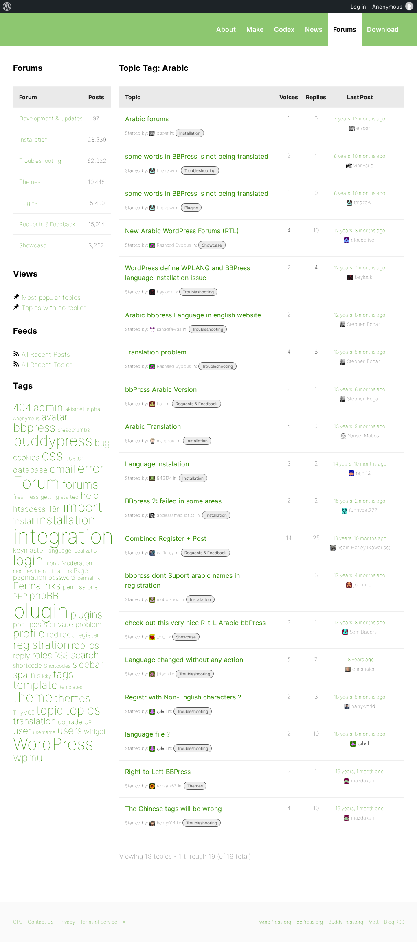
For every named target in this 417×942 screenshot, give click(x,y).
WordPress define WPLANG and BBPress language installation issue (187, 273)
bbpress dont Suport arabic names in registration (182, 580)
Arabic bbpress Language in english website (193, 315)
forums (80, 484)
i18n (54, 509)
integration (63, 536)
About (226, 29)
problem (88, 624)
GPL (17, 922)
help (90, 495)
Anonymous (26, 418)
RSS (61, 655)
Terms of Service (98, 922)
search (85, 655)
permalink (88, 578)
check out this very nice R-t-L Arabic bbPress (195, 623)
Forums (344, 29)
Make (254, 29)
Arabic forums (147, 119)
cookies (26, 457)
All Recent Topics (47, 365)
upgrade (70, 722)
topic (49, 710)
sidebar (87, 664)
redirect (60, 634)
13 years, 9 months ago (359, 426)
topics (82, 710)
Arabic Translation (153, 426)
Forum (36, 483)
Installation (189, 133)
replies (85, 645)
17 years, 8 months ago (359, 622)
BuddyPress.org (345, 922)
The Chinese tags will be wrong (173, 808)
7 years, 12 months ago (359, 119)
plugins (86, 614)
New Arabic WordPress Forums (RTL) (182, 231)
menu (52, 563)
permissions (80, 587)
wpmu (28, 757)
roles (42, 655)
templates (71, 687)
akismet (75, 409)
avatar (54, 417)
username (44, 732)
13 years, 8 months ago (359, 389)
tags (63, 674)
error (90, 468)
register (87, 635)
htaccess (29, 509)
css (52, 455)
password (61, 577)
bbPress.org (55, 29)
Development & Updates (51, 118)
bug (102, 442)
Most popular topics (51, 297)
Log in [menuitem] (358, 6)
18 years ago (360, 659)
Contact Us (40, 922)
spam (24, 674)
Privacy (67, 922)
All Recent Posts (46, 354)
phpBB (44, 595)
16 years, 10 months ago (359, 538)
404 (22, 407)
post (20, 624)
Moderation (76, 563)
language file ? (147, 734)
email (62, 468)
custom (76, 458)
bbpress (34, 427)
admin (48, 407)
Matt (374, 922)
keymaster (29, 550)
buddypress (52, 441)
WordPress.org (275, 922)
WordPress (53, 744)
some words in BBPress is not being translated (196, 156)
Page (81, 571)
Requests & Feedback (196, 403)
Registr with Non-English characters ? (183, 697)
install (24, 521)
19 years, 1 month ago (360, 771)
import (83, 507)
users (69, 730)
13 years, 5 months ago (359, 352)
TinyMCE (23, 713)
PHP (20, 596)
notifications (57, 571)
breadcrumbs (73, 429)
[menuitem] (7, 6)
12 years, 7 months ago (359, 267)
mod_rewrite (27, 571)
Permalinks (37, 586)
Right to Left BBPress (158, 771)
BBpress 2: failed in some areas (173, 501)
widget (95, 731)
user (22, 730)
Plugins (191, 207)
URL (89, 722)
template (35, 685)
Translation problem (156, 352)
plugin (40, 611)
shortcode (27, 665)
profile (29, 633)
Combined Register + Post (165, 538)
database (30, 470)
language (59, 550)
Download (383, 29)
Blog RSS (394, 922)
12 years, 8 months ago (359, 315)
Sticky (44, 676)
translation (34, 721)
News (314, 29)
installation (66, 519)
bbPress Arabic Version (161, 389)
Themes (195, 785)
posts (38, 624)
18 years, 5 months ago (359, 697)
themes (72, 698)
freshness (26, 496)
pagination (29, 577)
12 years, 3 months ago (359, 230)
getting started (60, 497)
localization (86, 551)
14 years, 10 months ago (359, 464)
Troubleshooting (199, 170)
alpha (93, 409)
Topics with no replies (54, 308)
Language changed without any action (184, 660)
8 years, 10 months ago (359, 156)
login (28, 560)
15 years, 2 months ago (359, 501)
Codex (284, 29)
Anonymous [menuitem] (387, 6)
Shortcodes (57, 666)
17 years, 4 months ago (359, 575)
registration (41, 644)
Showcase (212, 245)
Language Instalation (157, 464)
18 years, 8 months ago (359, 734)
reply (21, 655)
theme (33, 697)
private (61, 624)
